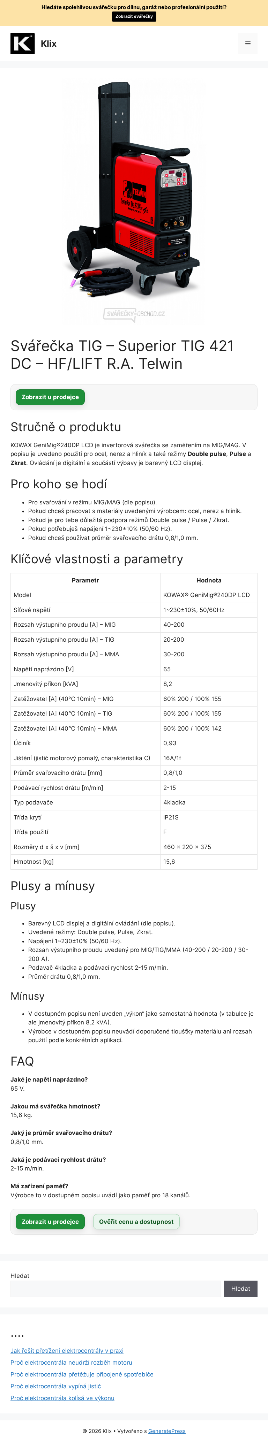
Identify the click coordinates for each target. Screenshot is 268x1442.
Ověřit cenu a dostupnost (136, 1221)
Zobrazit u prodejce (50, 397)
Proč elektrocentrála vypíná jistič (55, 1386)
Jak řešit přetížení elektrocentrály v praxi (67, 1350)
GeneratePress (167, 1431)
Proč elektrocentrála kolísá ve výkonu (62, 1398)
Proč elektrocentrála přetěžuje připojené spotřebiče (82, 1374)
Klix (49, 43)
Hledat (19, 1275)
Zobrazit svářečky (134, 16)
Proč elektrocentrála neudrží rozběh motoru (71, 1362)
